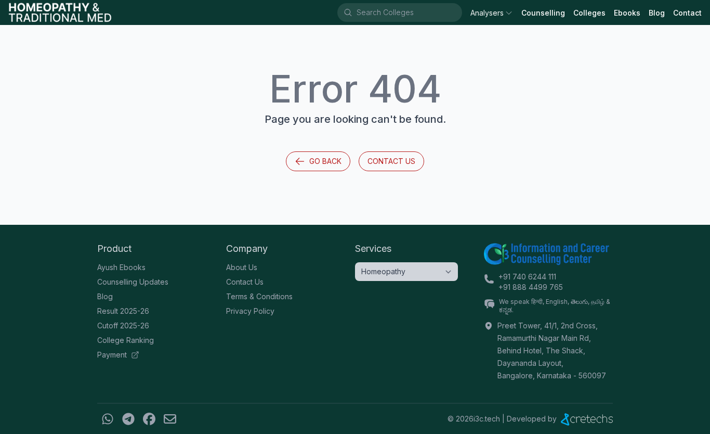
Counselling (543, 12)
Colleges (589, 12)
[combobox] (409, 12)
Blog (657, 12)
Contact (687, 12)
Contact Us (391, 161)
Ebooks (627, 12)
